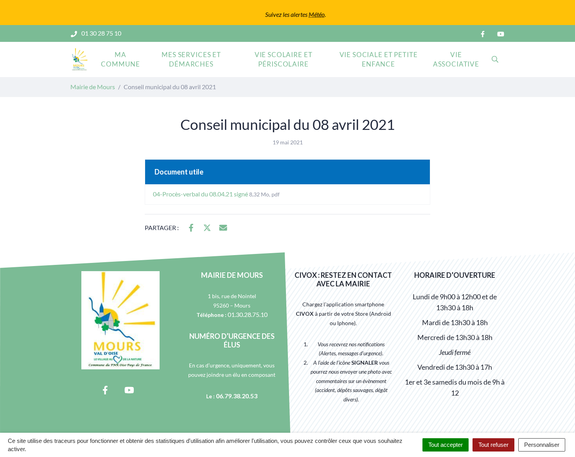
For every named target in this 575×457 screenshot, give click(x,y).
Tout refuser (493, 444)
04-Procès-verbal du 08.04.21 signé (216, 194)
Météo (317, 14)
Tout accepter (445, 444)
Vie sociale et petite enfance (379, 59)
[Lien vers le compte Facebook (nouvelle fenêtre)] (482, 33)
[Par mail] (223, 227)
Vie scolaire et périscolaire (284, 59)
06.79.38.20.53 (236, 395)
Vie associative (456, 59)
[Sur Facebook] (191, 227)
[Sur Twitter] (207, 227)
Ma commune (120, 59)
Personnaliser (541, 444)
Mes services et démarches (191, 59)
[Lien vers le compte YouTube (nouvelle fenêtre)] (500, 33)
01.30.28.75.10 (248, 314)
